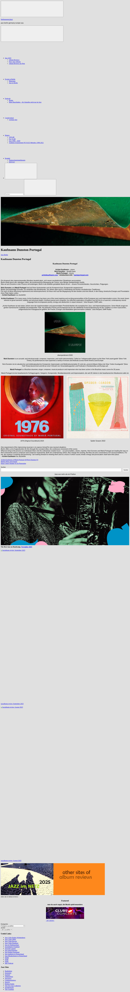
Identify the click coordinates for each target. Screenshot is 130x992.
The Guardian (9, 989)
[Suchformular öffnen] (21, 171)
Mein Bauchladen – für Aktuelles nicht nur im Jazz (25, 102)
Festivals (7, 98)
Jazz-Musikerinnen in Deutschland (16, 956)
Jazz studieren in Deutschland (14, 954)
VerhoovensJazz (7, 19)
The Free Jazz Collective (13, 986)
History (7, 135)
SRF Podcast (9, 963)
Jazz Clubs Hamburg (11, 943)
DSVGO (12, 162)
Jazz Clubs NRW (10, 939)
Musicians (12, 81)
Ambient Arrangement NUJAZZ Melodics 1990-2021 (26, 143)
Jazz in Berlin (13, 83)
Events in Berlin (10, 79)
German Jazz (13, 120)
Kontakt (7, 158)
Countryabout (9, 118)
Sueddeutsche (9, 987)
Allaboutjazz (9, 976)
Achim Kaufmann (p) (8, 460)
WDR (7, 958)
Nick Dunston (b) (32, 460)
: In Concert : (50, 920)
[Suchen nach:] (14, 194)
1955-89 (11, 137)
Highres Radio (9, 984)
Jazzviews (8, 978)
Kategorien (4, 924)
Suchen (3, 467)
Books (11, 100)
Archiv (3, 928)
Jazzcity (7, 982)
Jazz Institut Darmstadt (12, 952)
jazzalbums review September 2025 (12, 704)
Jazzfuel (7, 975)
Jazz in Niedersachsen (12, 945)
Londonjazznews (10, 980)
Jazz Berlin (4, 255)
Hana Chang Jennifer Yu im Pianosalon (13, 463)
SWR (6, 961)
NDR (6, 959)
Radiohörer (8, 971)
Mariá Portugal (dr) (21, 460)
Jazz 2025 (8, 58)
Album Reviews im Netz (17, 63)
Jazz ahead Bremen (11, 950)
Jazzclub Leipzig (10, 948)
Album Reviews (14, 60)
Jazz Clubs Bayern (11, 941)
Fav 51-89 (12, 139)
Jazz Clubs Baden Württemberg (15, 937)
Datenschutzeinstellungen (17, 160)
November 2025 (26, 547)
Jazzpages (8, 973)
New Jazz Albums (15, 62)
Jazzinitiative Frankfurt (12, 947)
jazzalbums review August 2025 (11, 860)
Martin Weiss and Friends (9, 461)
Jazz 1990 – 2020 (14, 141)
